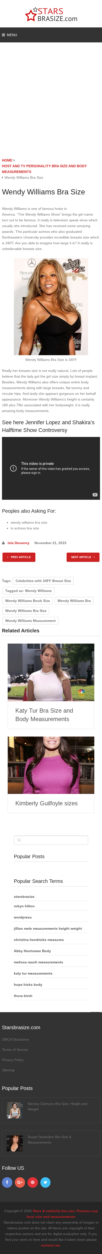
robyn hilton (24, 906)
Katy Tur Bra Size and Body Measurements (44, 714)
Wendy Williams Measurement (30, 621)
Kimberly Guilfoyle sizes (46, 803)
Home (7, 160)
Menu (12, 35)
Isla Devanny (18, 543)
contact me (50, 1245)
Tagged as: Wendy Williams (28, 591)
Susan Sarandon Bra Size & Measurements (49, 1139)
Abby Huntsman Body (32, 951)
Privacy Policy (13, 1060)
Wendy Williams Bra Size (26, 611)
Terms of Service (15, 1050)
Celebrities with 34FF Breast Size (43, 581)
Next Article (81, 557)
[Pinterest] (32, 1182)
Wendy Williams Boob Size (27, 601)
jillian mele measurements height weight (48, 928)
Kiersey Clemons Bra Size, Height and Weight (57, 1106)
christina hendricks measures (39, 940)
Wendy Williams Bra (74, 601)
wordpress (23, 917)
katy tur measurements (33, 973)
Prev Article (20, 557)
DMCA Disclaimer (15, 1039)
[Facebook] (7, 1182)
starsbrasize (24, 897)
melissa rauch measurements (38, 962)
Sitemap (8, 1070)
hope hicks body (28, 985)
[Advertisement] (51, 103)
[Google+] (20, 1182)
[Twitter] (45, 1182)
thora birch (23, 996)
